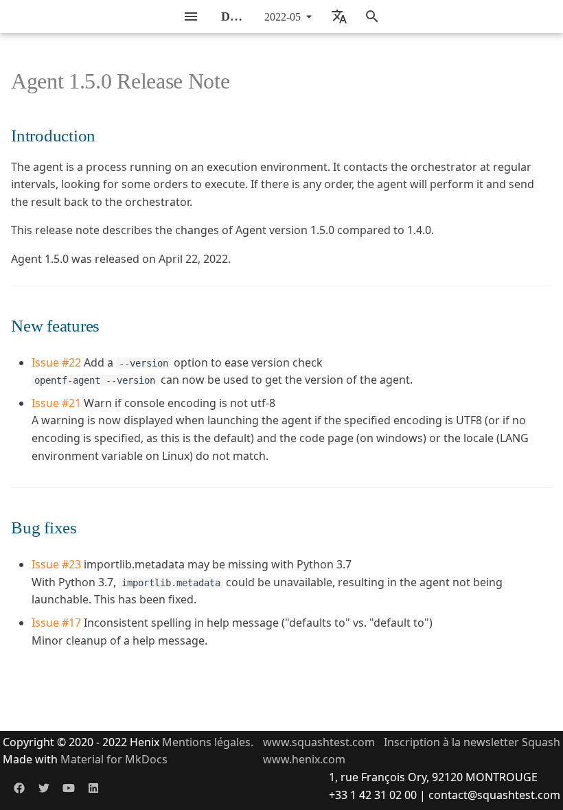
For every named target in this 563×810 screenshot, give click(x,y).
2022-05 (282, 17)
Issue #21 (56, 402)
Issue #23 (56, 564)
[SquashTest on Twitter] (44, 788)
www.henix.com (304, 759)
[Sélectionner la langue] (339, 16)
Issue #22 (56, 362)
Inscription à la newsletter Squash (472, 742)
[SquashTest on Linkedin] (93, 788)
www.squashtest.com (319, 742)
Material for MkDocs (114, 759)
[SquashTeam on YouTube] (69, 788)
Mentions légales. (207, 742)
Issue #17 (56, 622)
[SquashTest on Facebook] (19, 788)
